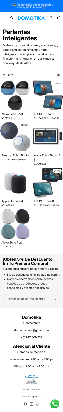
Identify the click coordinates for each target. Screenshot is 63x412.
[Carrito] (59, 17)
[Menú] (4, 18)
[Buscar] (11, 17)
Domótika (35, 389)
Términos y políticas (31, 396)
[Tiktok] (38, 404)
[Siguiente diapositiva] (59, 6)
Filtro (10, 75)
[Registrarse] (55, 299)
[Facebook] (25, 404)
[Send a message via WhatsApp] (54, 404)
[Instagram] (31, 404)
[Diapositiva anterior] (4, 6)
